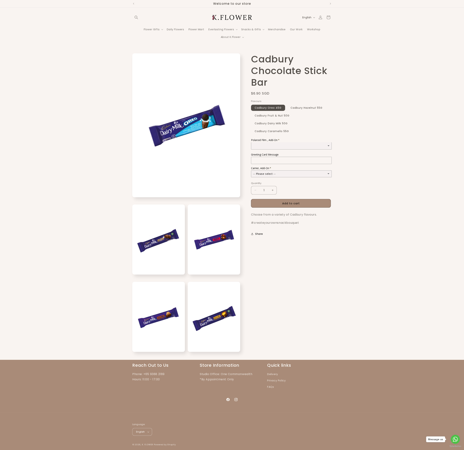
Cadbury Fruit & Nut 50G (272, 115)
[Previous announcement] (134, 3)
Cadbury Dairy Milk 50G (271, 123)
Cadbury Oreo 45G (268, 107)
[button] (136, 17)
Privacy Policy (276, 380)
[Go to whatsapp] (455, 439)
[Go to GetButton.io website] (455, 446)
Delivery (272, 374)
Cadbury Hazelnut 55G (306, 107)
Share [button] (259, 234)
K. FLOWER (147, 444)
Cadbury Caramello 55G (272, 131)
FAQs (270, 387)
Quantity (256, 183)
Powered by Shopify (165, 444)
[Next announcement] (330, 3)
